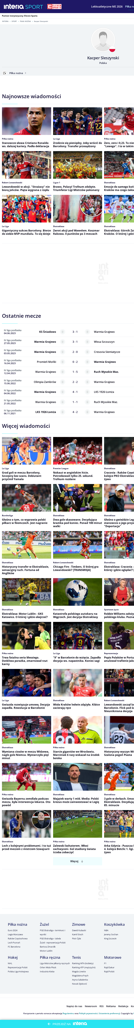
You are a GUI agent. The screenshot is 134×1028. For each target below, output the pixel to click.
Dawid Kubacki (79, 930)
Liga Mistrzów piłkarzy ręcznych (55, 963)
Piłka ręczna (50, 957)
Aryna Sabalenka (80, 979)
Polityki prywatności (88, 1013)
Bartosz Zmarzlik (48, 946)
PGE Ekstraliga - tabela (50, 938)
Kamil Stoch (77, 934)
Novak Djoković (79, 983)
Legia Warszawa (15, 934)
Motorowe (112, 957)
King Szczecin (110, 938)
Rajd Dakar (109, 967)
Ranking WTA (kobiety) (82, 963)
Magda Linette (79, 971)
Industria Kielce (47, 971)
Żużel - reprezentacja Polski (52, 942)
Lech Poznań (14, 942)
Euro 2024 (12, 930)
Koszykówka (114, 924)
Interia (5, 21)
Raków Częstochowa (17, 938)
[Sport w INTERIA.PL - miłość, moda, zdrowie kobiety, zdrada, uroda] (34, 6)
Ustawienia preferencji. (109, 1013)
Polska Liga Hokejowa (18, 971)
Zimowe (78, 924)
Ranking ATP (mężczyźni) (83, 967)
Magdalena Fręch (80, 975)
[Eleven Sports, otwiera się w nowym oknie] (54, 6)
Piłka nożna (25, 21)
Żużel (44, 924)
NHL (10, 963)
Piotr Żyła (76, 938)
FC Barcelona (14, 946)
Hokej (13, 957)
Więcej (74, 861)
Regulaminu (68, 1013)
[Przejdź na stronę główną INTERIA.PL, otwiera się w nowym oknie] (14, 6)
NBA (106, 930)
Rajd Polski (109, 971)
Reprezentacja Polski (17, 967)
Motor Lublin (46, 950)
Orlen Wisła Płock (48, 967)
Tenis (76, 957)
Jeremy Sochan (111, 934)
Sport (14, 21)
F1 (105, 963)
